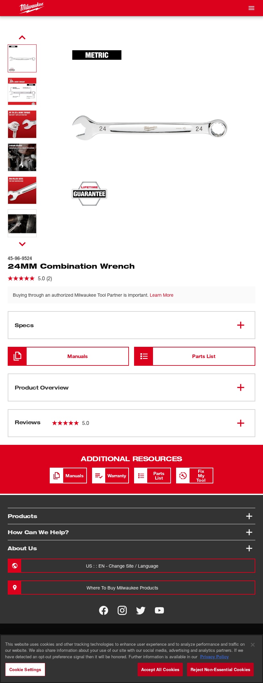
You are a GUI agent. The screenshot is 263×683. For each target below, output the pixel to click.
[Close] (253, 645)
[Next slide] (22, 244)
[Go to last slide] (22, 37)
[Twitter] (140, 610)
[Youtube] (159, 610)
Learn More (162, 295)
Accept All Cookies (160, 669)
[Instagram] (122, 610)
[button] (22, 58)
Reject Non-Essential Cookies (220, 669)
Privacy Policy (214, 656)
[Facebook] (103, 610)
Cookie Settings (25, 669)
